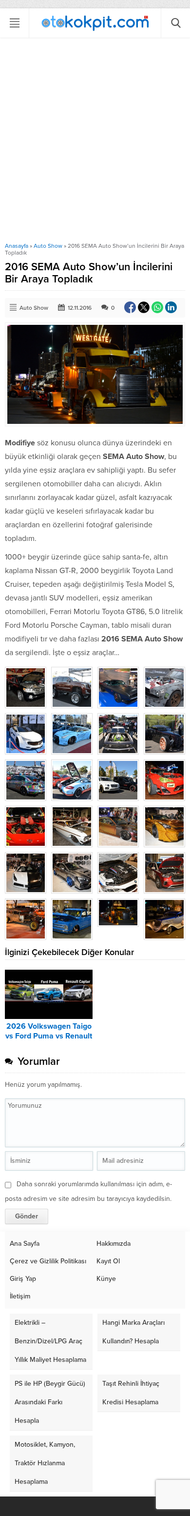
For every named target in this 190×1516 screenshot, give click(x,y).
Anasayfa (16, 245)
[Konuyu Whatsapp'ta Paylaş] (157, 307)
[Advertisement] (95, 142)
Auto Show (48, 245)
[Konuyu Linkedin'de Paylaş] (171, 307)
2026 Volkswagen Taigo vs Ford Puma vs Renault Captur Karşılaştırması (48, 1036)
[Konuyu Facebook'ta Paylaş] (130, 307)
